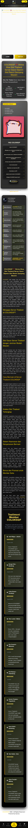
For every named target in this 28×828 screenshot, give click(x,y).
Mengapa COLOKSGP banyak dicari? (13, 177)
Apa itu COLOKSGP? (13, 147)
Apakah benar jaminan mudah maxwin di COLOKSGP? (13, 158)
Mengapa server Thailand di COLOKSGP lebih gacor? (13, 151)
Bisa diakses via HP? (13, 171)
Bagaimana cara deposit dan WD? (13, 167)
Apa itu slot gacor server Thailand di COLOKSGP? (13, 154)
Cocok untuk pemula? (13, 164)
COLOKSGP (5, 279)
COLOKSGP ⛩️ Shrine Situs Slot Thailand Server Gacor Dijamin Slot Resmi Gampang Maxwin (14, 272)
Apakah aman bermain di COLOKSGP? (13, 174)
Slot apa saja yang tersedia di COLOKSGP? (13, 161)
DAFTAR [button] (20, 56)
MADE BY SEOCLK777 (14, 191)
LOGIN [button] (7, 56)
